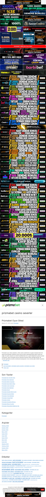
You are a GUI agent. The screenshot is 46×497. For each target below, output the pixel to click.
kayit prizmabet (7, 366)
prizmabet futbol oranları (28, 467)
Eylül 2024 (4, 442)
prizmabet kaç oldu (28, 471)
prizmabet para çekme (37, 475)
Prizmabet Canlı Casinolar (8, 385)
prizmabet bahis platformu (35, 464)
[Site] (23, 77)
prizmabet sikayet (17, 476)
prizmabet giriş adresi (8, 471)
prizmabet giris (8, 469)
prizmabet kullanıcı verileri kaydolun (7, 473)
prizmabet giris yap (34, 469)
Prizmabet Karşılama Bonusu (9, 402)
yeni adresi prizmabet (7, 481)
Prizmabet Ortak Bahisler (8, 396)
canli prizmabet (17, 460)
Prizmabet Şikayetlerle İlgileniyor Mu (10, 406)
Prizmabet (5, 364)
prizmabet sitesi (25, 476)
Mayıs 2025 (4, 431)
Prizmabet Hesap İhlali (7, 398)
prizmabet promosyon (7, 476)
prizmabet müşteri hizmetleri (8, 475)
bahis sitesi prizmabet (7, 460)
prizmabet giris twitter (22, 469)
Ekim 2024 (4, 440)
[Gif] (23, 127)
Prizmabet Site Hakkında (8, 379)
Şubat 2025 (4, 433)
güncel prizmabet (7, 462)
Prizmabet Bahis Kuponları (8, 381)
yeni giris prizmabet (17, 481)
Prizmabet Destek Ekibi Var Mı (9, 391)
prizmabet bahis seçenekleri (8, 465)
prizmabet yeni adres (36, 478)
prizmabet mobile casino (28, 473)
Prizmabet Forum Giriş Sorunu (18, 467)
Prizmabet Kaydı (6, 389)
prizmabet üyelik (26, 479)
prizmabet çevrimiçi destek (15, 479)
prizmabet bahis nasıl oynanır (25, 464)
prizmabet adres (35, 462)
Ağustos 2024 (5, 444)
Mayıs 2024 (4, 450)
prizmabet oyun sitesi (29, 366)
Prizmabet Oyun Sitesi (12, 320)
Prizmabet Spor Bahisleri (8, 387)
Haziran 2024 (5, 448)
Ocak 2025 (4, 436)
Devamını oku (6, 360)
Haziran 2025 (5, 429)
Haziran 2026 (5, 427)
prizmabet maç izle (18, 473)
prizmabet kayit (18, 471)
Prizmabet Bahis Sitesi (20, 465)
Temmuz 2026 (5, 425)
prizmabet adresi (6, 464)
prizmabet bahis (16, 464)
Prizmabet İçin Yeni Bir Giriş (8, 377)
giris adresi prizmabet (27, 460)
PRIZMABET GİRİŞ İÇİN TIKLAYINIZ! (23, 46)
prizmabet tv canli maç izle (22, 478)
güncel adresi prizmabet (37, 460)
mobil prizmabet (27, 462)
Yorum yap (6, 367)
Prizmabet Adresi (6, 400)
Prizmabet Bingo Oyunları (8, 404)
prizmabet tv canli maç (8, 478)
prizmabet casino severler (17, 366)
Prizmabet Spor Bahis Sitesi (8, 383)
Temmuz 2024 (5, 446)
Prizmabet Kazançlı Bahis (8, 394)
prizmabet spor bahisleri (35, 476)
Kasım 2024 (5, 438)
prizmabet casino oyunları (8, 467)
